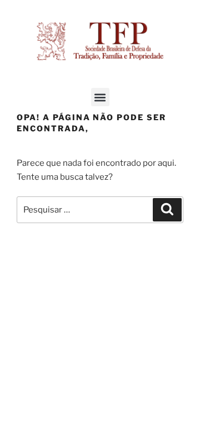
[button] (100, 97)
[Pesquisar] (167, 209)
